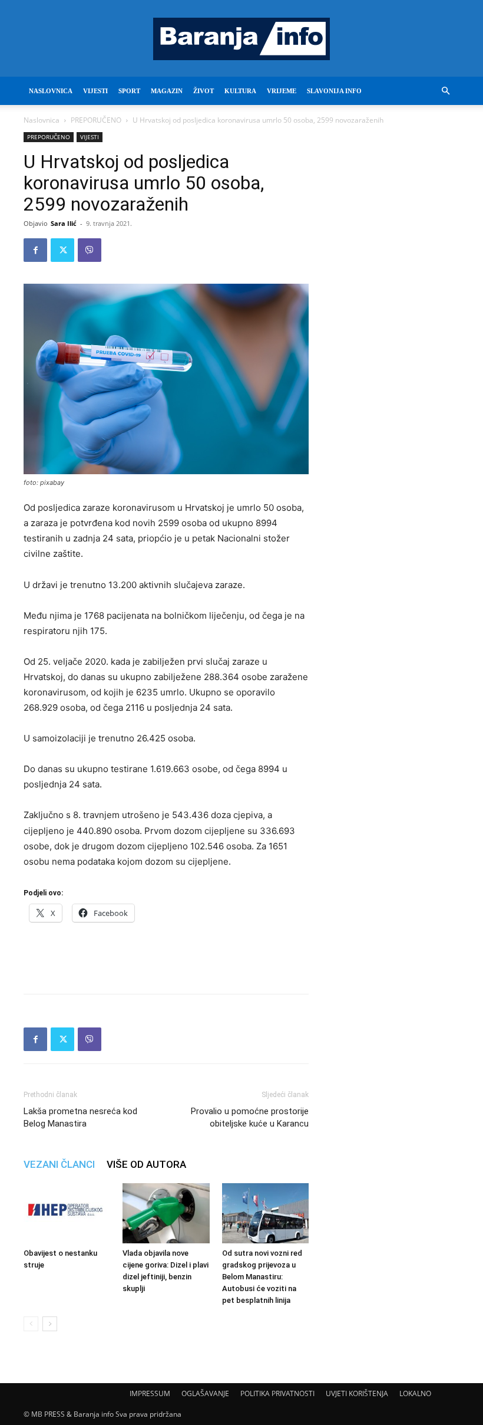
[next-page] (49, 1323)
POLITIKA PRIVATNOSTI (277, 1393)
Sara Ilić (64, 223)
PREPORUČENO (96, 120)
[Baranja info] (241, 39)
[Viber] (89, 250)
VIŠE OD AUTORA (146, 1164)
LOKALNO (415, 1393)
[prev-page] (31, 1323)
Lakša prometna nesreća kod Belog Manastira (80, 1117)
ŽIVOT (203, 90)
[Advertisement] (166, 954)
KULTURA (240, 90)
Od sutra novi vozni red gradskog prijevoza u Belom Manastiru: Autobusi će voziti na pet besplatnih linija (262, 1277)
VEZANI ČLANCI (59, 1164)
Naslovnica (41, 120)
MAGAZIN (167, 90)
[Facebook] (35, 250)
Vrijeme (281, 90)
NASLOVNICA (50, 90)
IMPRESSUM (150, 1393)
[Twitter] (62, 250)
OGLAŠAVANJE (205, 1393)
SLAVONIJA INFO (334, 90)
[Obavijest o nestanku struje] (67, 1213)
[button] (445, 91)
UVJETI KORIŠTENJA (357, 1393)
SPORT (129, 90)
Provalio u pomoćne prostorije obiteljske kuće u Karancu (250, 1117)
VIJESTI (95, 90)
